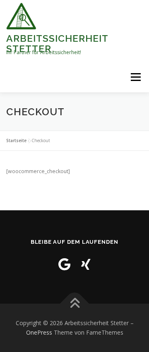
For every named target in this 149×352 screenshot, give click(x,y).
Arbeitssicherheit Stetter (57, 43)
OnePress (39, 332)
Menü (135, 77)
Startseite (16, 140)
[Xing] (86, 264)
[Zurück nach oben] (74, 303)
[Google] (64, 264)
